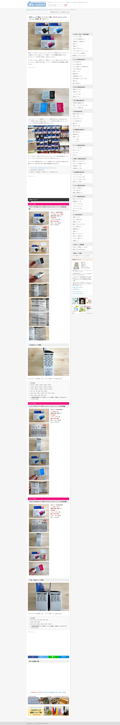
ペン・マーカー (76, 141)
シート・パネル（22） (77, 147)
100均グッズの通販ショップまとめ (80, 247)
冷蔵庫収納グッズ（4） (78, 76)
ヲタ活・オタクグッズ (77, 48)
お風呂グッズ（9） (77, 91)
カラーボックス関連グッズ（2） (79, 163)
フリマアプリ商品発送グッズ (79, 39)
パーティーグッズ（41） (78, 203)
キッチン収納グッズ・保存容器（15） (81, 66)
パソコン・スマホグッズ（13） (79, 179)
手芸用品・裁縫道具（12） (78, 102)
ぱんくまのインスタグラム (79, 293)
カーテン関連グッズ (77, 226)
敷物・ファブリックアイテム (79, 224)
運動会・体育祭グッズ (77, 192)
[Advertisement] (48, 77)
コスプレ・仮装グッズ (77, 238)
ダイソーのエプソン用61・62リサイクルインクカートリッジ (43, 167)
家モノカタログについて (78, 287)
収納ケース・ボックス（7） (79, 161)
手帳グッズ (75, 46)
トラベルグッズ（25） (77, 174)
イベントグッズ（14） (77, 208)
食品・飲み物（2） (77, 83)
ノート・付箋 (75, 139)
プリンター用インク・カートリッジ (80, 50)
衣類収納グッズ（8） (77, 165)
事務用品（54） (76, 134)
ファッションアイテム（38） (79, 176)
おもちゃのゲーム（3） (78, 118)
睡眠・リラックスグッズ (78, 233)
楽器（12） (75, 123)
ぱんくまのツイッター (78, 291)
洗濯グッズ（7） (76, 96)
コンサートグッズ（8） (78, 206)
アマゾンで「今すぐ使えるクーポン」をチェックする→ (54, 692)
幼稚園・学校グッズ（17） (78, 113)
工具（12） (75, 154)
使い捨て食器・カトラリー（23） (80, 78)
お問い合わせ (76, 289)
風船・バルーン (76, 210)
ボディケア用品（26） (77, 219)
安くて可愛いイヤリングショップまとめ (81, 255)
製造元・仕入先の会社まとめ (79, 249)
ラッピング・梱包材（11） (78, 107)
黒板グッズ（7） (76, 136)
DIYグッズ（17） (76, 150)
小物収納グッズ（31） (77, 168)
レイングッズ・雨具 (77, 36)
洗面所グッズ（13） (77, 89)
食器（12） (75, 80)
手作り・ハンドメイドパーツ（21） (80, 105)
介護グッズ (75, 231)
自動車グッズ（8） (77, 221)
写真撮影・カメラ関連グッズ (79, 41)
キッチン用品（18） (77, 61)
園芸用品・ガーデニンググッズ (79, 55)
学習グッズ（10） (76, 125)
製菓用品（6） (76, 73)
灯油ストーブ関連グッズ (78, 236)
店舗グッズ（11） (76, 217)
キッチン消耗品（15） (77, 64)
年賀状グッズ (75, 240)
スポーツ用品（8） (77, 190)
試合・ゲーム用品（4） (78, 187)
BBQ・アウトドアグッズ (78, 198)
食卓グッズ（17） (76, 71)
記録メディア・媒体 (77, 181)
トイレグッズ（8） (77, 94)
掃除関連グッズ (76, 228)
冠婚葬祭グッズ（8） (77, 201)
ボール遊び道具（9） (77, 121)
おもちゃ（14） (76, 116)
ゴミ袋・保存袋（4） (77, 69)
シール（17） (75, 152)
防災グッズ (75, 43)
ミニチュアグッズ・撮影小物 (79, 53)
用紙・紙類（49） (76, 132)
